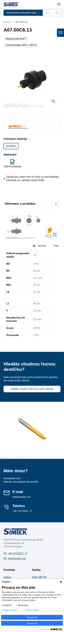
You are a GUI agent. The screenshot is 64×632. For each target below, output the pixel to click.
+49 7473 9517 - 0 (22, 511)
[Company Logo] (15, 531)
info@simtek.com (22, 497)
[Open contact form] (60, 33)
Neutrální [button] (11, 146)
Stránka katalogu (12, 166)
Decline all (32, 623)
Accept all (32, 617)
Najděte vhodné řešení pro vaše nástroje (32, 389)
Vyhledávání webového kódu (21, 12)
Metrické (42, 246)
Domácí (7, 22)
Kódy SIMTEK (39, 577)
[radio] (34, 245)
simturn (7, 577)
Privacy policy (32, 610)
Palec (56, 246)
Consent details (9, 610)
